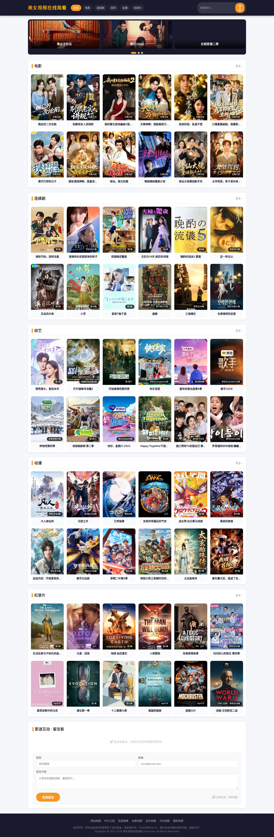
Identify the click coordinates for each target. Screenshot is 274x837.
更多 (239, 66)
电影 (87, 7)
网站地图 (96, 820)
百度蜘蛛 (123, 820)
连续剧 (100, 7)
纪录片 (138, 7)
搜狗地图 (178, 820)
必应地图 (151, 820)
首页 (76, 7)
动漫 (124, 7)
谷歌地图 (137, 820)
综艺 (113, 7)
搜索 (240, 8)
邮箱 (140, 757)
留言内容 (41, 771)
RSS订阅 (109, 820)
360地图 (164, 820)
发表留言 (48, 797)
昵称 (38, 757)
